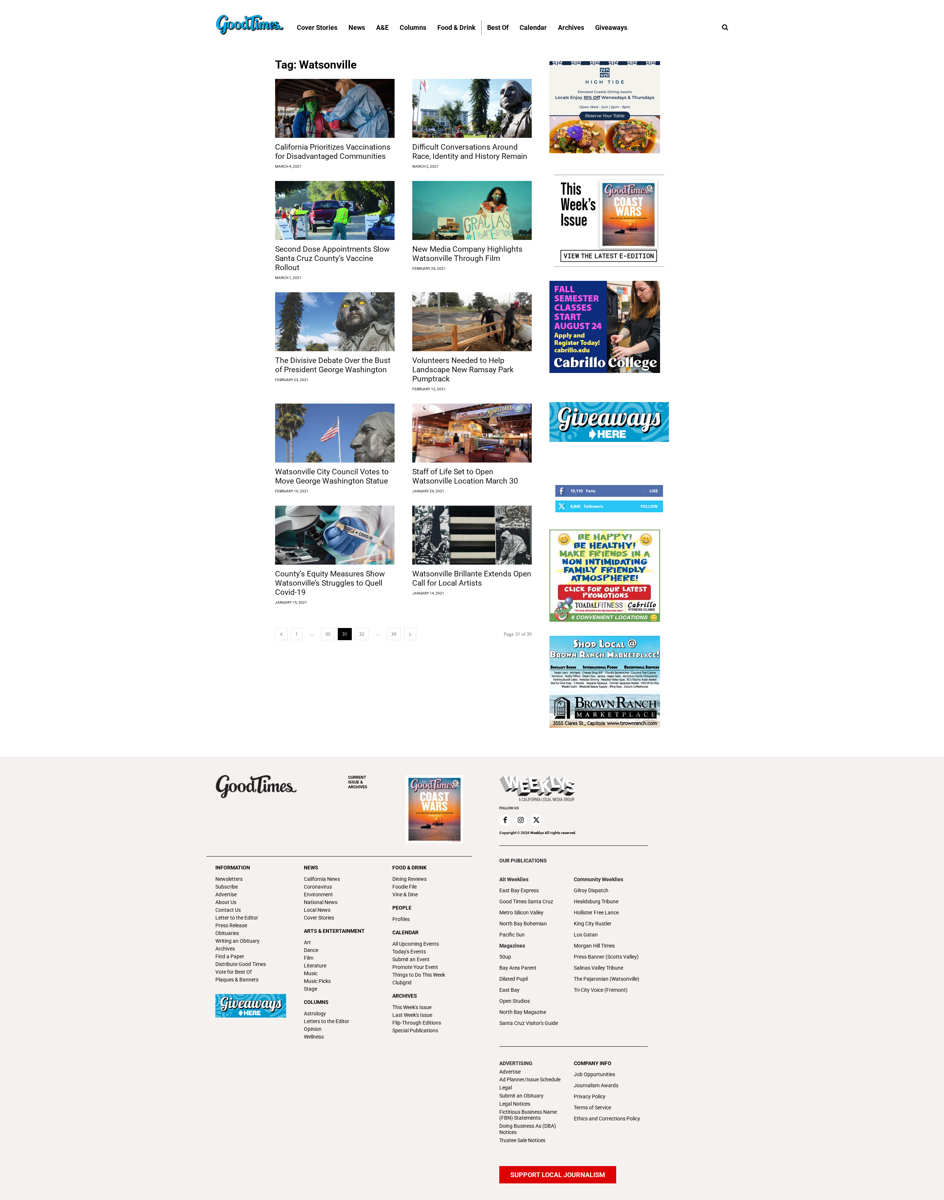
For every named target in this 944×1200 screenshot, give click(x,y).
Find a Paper (229, 956)
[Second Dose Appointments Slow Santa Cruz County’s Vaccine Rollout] (335, 210)
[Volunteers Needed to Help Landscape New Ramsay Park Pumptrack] (472, 321)
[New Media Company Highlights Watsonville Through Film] (472, 210)
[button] (725, 27)
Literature (315, 966)
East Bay (509, 990)
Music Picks (317, 981)
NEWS (311, 868)
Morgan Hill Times (594, 946)
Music (310, 973)
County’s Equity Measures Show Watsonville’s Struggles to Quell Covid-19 (330, 583)
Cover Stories (319, 918)
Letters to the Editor (326, 1021)
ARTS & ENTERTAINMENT (334, 931)
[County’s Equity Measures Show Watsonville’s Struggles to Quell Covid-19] (335, 535)
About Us (225, 902)
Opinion (313, 1029)
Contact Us (228, 910)
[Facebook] (505, 820)
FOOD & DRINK (409, 868)
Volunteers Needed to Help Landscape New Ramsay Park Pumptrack (463, 369)
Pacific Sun (512, 935)
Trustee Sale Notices (522, 1140)
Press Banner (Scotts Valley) (606, 957)
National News (320, 902)
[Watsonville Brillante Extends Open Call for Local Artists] (472, 535)
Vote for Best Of (233, 972)
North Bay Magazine (522, 1012)
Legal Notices (514, 1104)
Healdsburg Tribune (596, 901)
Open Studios (514, 1001)
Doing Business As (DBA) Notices (527, 1129)
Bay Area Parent (518, 968)
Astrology (315, 1013)
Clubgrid (402, 983)
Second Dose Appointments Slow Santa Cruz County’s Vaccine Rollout (332, 258)
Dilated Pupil (513, 979)
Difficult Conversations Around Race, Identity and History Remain (469, 152)
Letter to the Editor (236, 918)
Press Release (231, 925)
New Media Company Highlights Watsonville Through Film (467, 254)
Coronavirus (318, 887)
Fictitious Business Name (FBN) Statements (528, 1115)
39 (393, 634)
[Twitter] (536, 820)
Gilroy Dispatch (591, 890)
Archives (225, 949)
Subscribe (226, 887)
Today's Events (409, 952)
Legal (505, 1088)
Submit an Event (411, 959)
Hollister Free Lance (596, 912)
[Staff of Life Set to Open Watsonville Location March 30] (472, 433)
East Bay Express (519, 890)
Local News (317, 910)
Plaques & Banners (236, 980)
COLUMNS (316, 1002)
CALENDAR (405, 932)
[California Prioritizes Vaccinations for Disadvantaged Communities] (335, 108)
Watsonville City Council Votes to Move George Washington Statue (332, 476)
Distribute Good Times (240, 964)
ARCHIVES (357, 782)
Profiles (401, 919)
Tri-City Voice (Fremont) (601, 990)
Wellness (314, 1037)
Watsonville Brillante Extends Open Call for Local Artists (471, 578)
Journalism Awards (596, 1085)
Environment (318, 894)
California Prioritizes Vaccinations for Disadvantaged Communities (333, 152)
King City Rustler (592, 924)
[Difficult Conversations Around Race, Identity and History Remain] (472, 108)
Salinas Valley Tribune (598, 968)
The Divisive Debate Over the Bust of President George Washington (333, 365)
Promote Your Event (415, 967)
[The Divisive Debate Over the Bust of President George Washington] (335, 321)
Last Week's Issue (412, 1015)
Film (308, 958)
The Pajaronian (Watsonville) (606, 979)
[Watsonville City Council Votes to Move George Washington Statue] (335, 433)
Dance (311, 950)
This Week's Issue (411, 1007)
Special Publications (415, 1030)
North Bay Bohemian (523, 924)
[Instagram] (521, 820)
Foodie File (404, 887)
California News (322, 879)
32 (361, 634)
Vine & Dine (405, 894)
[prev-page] (281, 634)
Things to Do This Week (418, 975)
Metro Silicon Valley (521, 912)
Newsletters (229, 879)
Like (653, 490)
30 (327, 634)
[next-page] (410, 634)
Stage (310, 989)
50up (505, 957)
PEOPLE (402, 908)
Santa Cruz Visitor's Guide (528, 1023)
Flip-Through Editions (416, 1023)
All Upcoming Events (415, 944)
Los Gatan (586, 935)
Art (307, 942)
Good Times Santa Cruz (526, 901)
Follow (649, 506)
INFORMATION (232, 868)
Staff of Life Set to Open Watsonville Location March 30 (465, 476)
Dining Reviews (409, 879)
